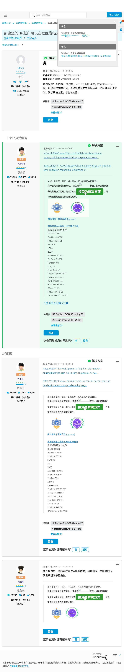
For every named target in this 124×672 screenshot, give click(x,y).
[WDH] (20, 569)
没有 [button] (85, 340)
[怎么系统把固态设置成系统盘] (19, 45)
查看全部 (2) (56, 112)
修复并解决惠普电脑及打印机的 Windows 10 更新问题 (86, 55)
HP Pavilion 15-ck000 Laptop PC (67, 101)
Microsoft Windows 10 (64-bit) (66, 107)
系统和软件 (21, 23)
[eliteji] (20, 59)
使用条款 (13, 666)
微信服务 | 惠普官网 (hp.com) (61, 219)
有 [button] (76, 340)
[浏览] (4, 15)
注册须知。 (25, 666)
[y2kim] (21, 151)
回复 (50, 119)
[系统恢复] (22, 45)
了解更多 (32, 38)
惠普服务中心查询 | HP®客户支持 (63, 226)
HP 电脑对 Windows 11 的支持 (74, 35)
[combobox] (57, 15)
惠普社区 (6, 23)
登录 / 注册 (114, 15)
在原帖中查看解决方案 (56, 303)
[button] (117, 146)
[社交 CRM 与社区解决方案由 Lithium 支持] (100, 656)
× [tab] (115, 21)
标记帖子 (21, 94)
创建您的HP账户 (13, 38)
